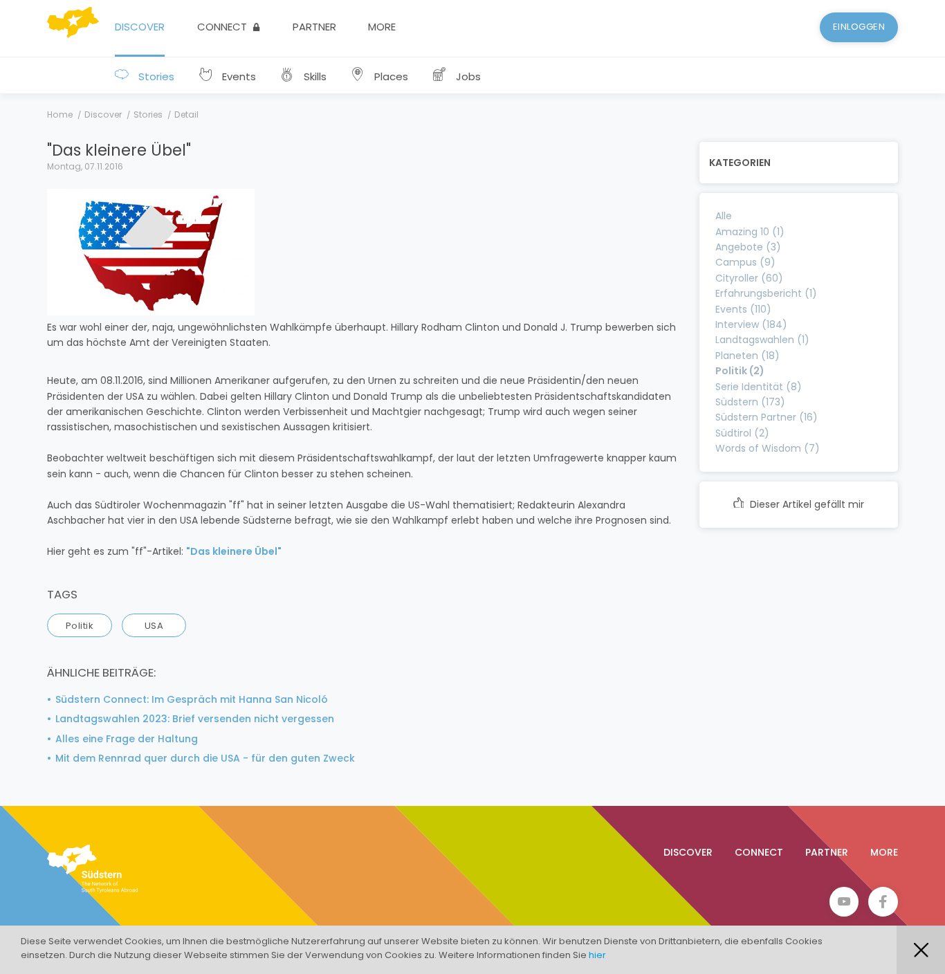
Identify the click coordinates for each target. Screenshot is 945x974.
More (382, 26)
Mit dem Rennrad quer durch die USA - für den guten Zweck (205, 758)
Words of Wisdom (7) (767, 448)
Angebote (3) (748, 247)
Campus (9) (745, 262)
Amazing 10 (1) (750, 232)
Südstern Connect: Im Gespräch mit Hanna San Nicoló (191, 699)
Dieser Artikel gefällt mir (805, 504)
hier (597, 955)
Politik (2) (739, 371)
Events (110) (743, 309)
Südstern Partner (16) (766, 417)
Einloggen (859, 26)
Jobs (467, 76)
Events (237, 76)
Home (60, 114)
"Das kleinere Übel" (234, 551)
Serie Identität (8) (758, 387)
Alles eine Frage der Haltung (126, 739)
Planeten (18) (747, 355)
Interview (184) (751, 324)
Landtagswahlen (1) (762, 340)
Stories (155, 76)
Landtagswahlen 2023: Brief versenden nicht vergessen (194, 719)
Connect (223, 26)
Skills (314, 76)
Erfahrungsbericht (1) (766, 293)
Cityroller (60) (749, 278)
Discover (140, 26)
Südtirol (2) (742, 433)
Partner (314, 26)
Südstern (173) (750, 402)
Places (389, 76)
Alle (723, 216)
